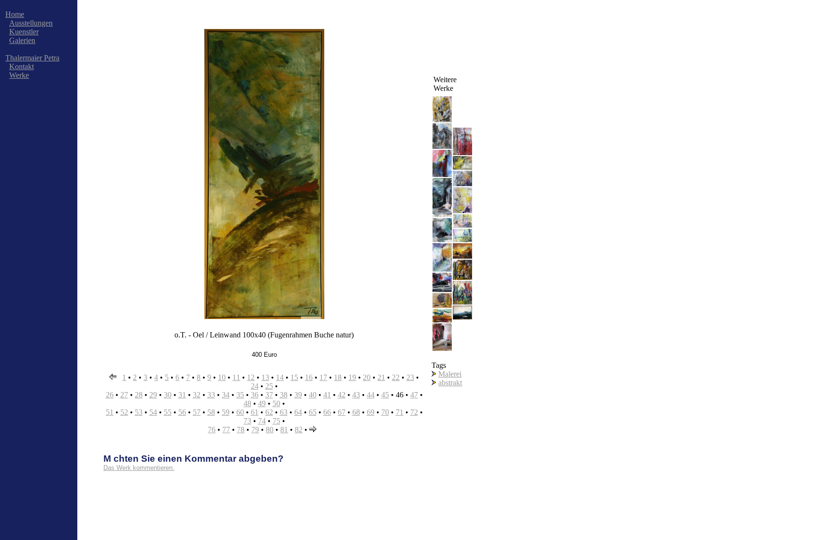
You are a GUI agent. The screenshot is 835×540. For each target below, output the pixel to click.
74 (262, 421)
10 (222, 377)
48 (247, 403)
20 (367, 377)
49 (262, 403)
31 (182, 395)
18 (338, 377)
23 (410, 377)
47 (414, 395)
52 (124, 412)
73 (247, 421)
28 (139, 395)
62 (269, 412)
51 (110, 412)
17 (323, 377)
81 (284, 429)
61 (255, 412)
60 (240, 412)
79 (255, 429)
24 (255, 386)
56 (182, 412)
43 (356, 395)
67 (342, 412)
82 (298, 429)
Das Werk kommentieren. (138, 467)
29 (153, 395)
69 (370, 412)
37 (269, 395)
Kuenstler (24, 32)
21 (381, 377)
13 (265, 377)
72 (414, 412)
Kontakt (21, 66)
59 (226, 412)
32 (197, 395)
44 (370, 395)
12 (251, 377)
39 (298, 395)
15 (294, 377)
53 (139, 412)
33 (211, 395)
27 (124, 395)
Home (14, 14)
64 (298, 412)
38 (284, 395)
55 (168, 412)
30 (168, 395)
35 (240, 395)
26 (110, 395)
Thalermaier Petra (32, 58)
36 (255, 395)
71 (399, 412)
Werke (19, 75)
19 (352, 377)
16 (309, 377)
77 (226, 429)
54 (153, 412)
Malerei (449, 374)
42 (342, 395)
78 (241, 429)
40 (313, 395)
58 (211, 412)
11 (236, 377)
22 (396, 377)
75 (276, 421)
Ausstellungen (31, 23)
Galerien (22, 40)
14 (280, 377)
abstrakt (450, 383)
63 (284, 412)
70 (385, 412)
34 (226, 395)
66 (327, 412)
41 (327, 395)
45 (385, 395)
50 (276, 403)
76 (212, 429)
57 (197, 412)
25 (269, 386)
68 (356, 412)
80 (270, 429)
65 (313, 412)
